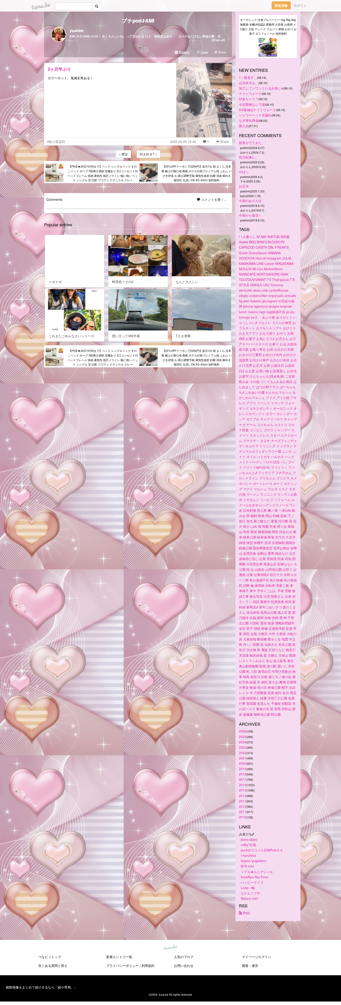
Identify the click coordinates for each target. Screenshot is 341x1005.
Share (221, 52)
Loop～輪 (248, 887)
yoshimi (77, 30)
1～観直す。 (248, 77)
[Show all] (218, 40)
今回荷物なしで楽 (252, 104)
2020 (242, 763)
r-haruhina (248, 855)
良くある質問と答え (53, 965)
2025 (242, 736)
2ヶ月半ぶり (59, 69)
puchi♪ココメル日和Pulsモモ (262, 850)
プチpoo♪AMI (138, 20)
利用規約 (148, 965)
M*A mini (247, 866)
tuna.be (170, 947)
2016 (242, 784)
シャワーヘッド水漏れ (255, 115)
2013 (242, 801)
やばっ (244, 171)
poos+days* (249, 839)
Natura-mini (249, 898)
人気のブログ (183, 956)
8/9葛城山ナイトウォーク (257, 109)
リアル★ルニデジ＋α (257, 871)
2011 (242, 811)
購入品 (244, 125)
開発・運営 (250, 965)
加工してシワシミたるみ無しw (261, 88)
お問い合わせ (183, 965)
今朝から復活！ (250, 215)
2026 (242, 731)
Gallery (184, 52)
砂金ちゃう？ (248, 98)
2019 (242, 768)
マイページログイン (256, 956)
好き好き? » (148, 154)
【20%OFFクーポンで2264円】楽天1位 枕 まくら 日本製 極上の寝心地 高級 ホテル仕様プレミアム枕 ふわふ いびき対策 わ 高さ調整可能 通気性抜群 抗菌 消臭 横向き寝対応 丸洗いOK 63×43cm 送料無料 (196, 173)
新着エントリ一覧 (119, 956)
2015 (242, 790)
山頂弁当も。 (248, 82)
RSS (246, 913)
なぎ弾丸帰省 (248, 120)
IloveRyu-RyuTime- (255, 877)
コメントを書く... (213, 199)
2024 (242, 742)
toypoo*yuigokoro (253, 860)
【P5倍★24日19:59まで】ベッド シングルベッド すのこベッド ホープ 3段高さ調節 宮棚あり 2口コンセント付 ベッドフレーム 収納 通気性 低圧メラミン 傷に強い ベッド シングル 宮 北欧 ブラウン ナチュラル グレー (103, 173)
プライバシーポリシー (122, 965)
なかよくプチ (250, 893)
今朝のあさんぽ (250, 200)
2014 (242, 795)
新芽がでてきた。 (252, 142)
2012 (242, 806)
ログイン (300, 5)
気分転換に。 (248, 157)
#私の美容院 (56, 141)
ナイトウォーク (250, 93)
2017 (242, 779)
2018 (242, 774)
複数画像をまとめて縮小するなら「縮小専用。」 (41, 987)
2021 (242, 758)
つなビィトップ (49, 956)
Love (204, 52)
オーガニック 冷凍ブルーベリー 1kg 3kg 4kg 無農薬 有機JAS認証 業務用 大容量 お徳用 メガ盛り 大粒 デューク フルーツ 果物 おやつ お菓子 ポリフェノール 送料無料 (267, 26)
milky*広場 (248, 844)
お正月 (244, 186)
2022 (242, 752)
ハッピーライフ (252, 882)
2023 (242, 747)
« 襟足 (123, 154)
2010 (242, 817)
